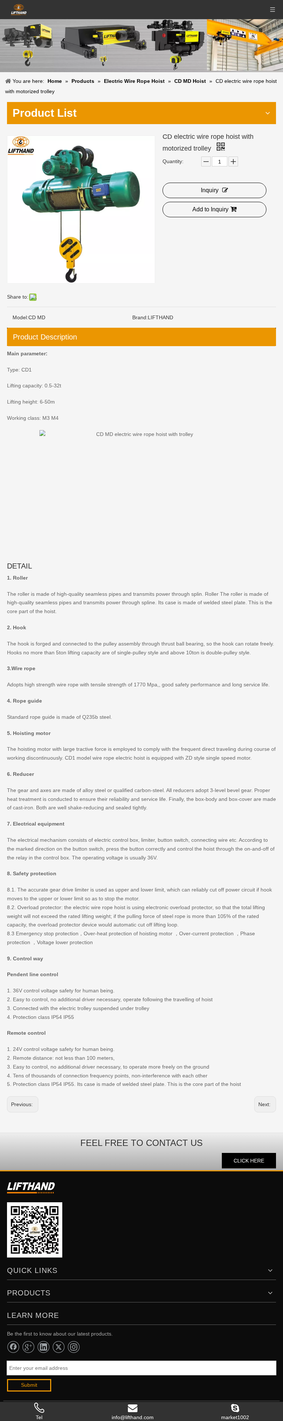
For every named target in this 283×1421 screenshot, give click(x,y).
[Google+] (28, 1347)
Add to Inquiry (210, 209)
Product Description (45, 337)
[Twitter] (58, 1347)
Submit (29, 1385)
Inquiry (210, 190)
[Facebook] (13, 1347)
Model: (20, 317)
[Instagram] (74, 1347)
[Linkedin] (43, 1347)
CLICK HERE (249, 1161)
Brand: (140, 317)
